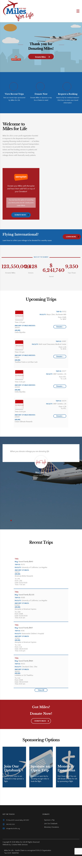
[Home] (19, 11)
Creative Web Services (20, 845)
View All (41, 690)
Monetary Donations (51, 827)
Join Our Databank (50, 824)
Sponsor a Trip (49, 820)
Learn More (21, 205)
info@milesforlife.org (13, 828)
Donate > (59, 327)
